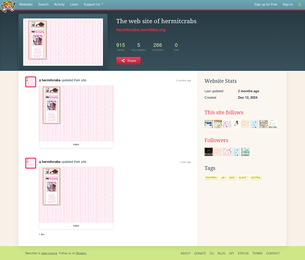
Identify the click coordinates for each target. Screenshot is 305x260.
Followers (216, 140)
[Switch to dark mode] (300, 4)
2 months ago (183, 80)
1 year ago (185, 162)
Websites (26, 4)
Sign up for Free (265, 4)
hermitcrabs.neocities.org (140, 30)
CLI (212, 253)
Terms (257, 253)
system (255, 177)
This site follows (224, 112)
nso (231, 177)
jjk (223, 177)
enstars (211, 177)
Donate (200, 253)
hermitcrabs (51, 80)
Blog (222, 253)
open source (49, 253)
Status (243, 253)
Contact (273, 253)
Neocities (31, 253)
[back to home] (8, 6)
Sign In (288, 4)
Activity (59, 4)
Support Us (92, 4)
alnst (243, 177)
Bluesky (81, 253)
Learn (74, 4)
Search (43, 4)
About (186, 253)
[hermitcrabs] (30, 81)
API (231, 253)
